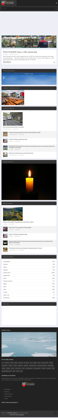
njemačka (20, 366)
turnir (14, 371)
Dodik (11, 363)
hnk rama (26, 363)
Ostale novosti (7, 129)
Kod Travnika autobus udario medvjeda (13, 127)
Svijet (11, 150)
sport (53, 369)
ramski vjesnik (29, 369)
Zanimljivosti (29, 298)
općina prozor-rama (42, 366)
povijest (8, 369)
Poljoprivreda (29, 276)
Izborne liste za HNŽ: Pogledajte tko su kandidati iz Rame (18, 222)
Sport (29, 287)
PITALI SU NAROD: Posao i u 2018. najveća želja (20, 53)
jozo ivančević (45, 363)
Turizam (29, 292)
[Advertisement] (29, 24)
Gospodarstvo (29, 262)
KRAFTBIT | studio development (17, 415)
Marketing (6, 392)
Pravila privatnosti (8, 394)
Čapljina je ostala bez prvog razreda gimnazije (21, 153)
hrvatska (35, 363)
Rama (11, 142)
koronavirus (4, 366)
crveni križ (6, 363)
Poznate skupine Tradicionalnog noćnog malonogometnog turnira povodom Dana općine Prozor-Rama (30, 242)
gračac (16, 363)
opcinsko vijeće (32, 366)
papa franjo (50, 366)
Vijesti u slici (29, 295)
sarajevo (49, 369)
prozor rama (18, 369)
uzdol (17, 371)
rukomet (44, 369)
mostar (15, 366)
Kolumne (29, 265)
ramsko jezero (37, 369)
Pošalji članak (7, 390)
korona (51, 363)
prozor (12, 369)
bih (2, 363)
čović (21, 371)
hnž (31, 363)
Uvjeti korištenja (8, 396)
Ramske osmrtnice (29, 281)
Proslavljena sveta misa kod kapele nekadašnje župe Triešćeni (25, 249)
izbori (39, 363)
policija (3, 369)
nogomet (26, 366)
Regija (6, 55)
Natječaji (29, 270)
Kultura (29, 267)
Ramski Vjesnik (12, 413)
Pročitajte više (7, 62)
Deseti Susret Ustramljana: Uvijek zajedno (20, 228)
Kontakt (6, 399)
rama (23, 369)
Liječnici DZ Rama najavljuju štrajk (18, 140)
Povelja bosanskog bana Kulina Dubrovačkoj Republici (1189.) (24, 133)
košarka (10, 366)
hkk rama (21, 363)
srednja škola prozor (7, 371)
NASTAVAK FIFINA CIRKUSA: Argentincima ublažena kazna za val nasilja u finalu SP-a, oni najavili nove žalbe (32, 147)
